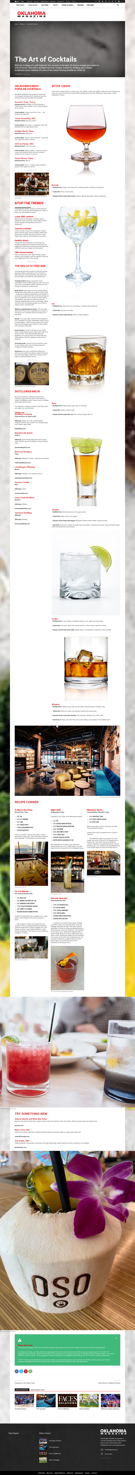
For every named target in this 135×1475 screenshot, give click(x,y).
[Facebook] (95, 1)
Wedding (80, 5)
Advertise (52, 1)
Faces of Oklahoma (63, 1409)
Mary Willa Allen (19, 74)
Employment (60, 1)
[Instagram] (99, 1)
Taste (55, 5)
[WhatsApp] (30, 1371)
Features (44, 5)
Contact (74, 1)
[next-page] (19, 1413)
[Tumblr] (112, 1)
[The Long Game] (46, 1400)
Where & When (67, 5)
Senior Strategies (84, 1409)
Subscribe (29, 1)
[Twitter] (115, 1)
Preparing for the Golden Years (25, 1383)
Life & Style (32, 5)
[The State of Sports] (24, 1400)
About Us (36, 1)
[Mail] (102, 1)
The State (20, 5)
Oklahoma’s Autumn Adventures (110, 1409)
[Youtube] (118, 1)
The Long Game (41, 1409)
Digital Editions (45, 1)
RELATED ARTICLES (22, 1390)
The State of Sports (20, 1409)
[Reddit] (109, 1)
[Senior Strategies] (89, 1400)
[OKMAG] (113, 1431)
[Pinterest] (105, 1)
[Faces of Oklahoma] (67, 1400)
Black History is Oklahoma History (109, 1383)
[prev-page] (16, 1413)
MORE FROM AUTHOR (37, 1390)
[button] (118, 5)
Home (16, 24)
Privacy (68, 1)
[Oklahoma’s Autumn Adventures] (110, 1400)
